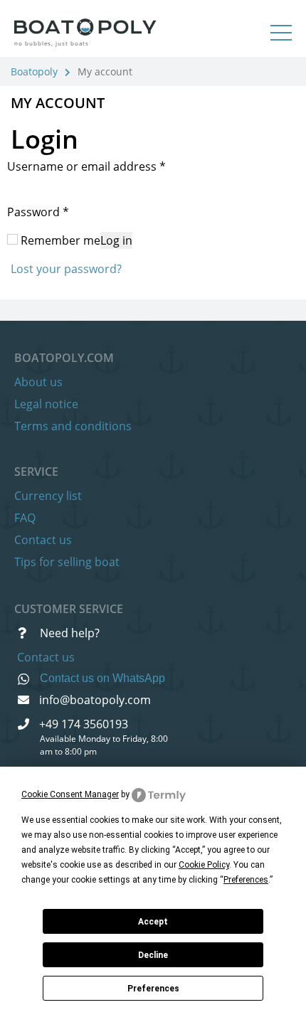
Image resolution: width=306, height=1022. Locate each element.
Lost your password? (66, 269)
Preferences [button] (245, 880)
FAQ (25, 518)
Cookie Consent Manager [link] (70, 794)
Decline (153, 955)
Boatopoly (34, 71)
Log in (116, 240)
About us (38, 382)
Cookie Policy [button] (204, 865)
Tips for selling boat (67, 562)
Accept (153, 922)
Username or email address (86, 166)
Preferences (153, 989)
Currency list (48, 496)
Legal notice (46, 404)
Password (38, 212)
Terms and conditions (73, 426)
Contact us (43, 540)
